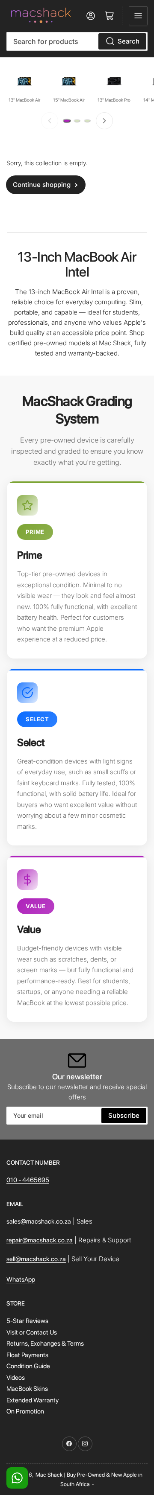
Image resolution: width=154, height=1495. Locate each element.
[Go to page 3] (87, 120)
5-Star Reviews (27, 1321)
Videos (15, 1377)
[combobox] (77, 41)
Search (128, 41)
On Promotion (25, 1411)
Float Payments (27, 1355)
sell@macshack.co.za (36, 1259)
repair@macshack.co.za (39, 1240)
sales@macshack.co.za (38, 1221)
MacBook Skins (27, 1389)
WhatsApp (20, 1279)
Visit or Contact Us (31, 1332)
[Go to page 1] (66, 121)
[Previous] (49, 120)
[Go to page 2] (77, 120)
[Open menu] (138, 15)
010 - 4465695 (27, 1180)
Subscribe (123, 1115)
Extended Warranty (32, 1400)
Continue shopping (42, 185)
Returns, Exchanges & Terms (45, 1343)
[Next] (104, 120)
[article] (77, 569)
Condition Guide (28, 1366)
